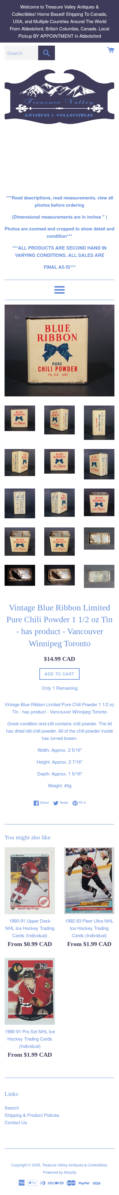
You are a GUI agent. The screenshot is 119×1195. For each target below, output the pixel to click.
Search (12, 1107)
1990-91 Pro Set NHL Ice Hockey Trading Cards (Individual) (30, 1038)
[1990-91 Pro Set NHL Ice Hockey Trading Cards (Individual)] (30, 991)
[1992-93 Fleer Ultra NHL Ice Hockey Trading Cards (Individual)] (89, 880)
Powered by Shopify (59, 1172)
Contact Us (16, 1122)
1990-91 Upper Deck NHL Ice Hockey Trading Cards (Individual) (29, 927)
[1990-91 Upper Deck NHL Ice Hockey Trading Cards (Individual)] (30, 880)
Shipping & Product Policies (32, 1115)
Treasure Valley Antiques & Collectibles (74, 1164)
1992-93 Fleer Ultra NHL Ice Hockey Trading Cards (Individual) (89, 927)
